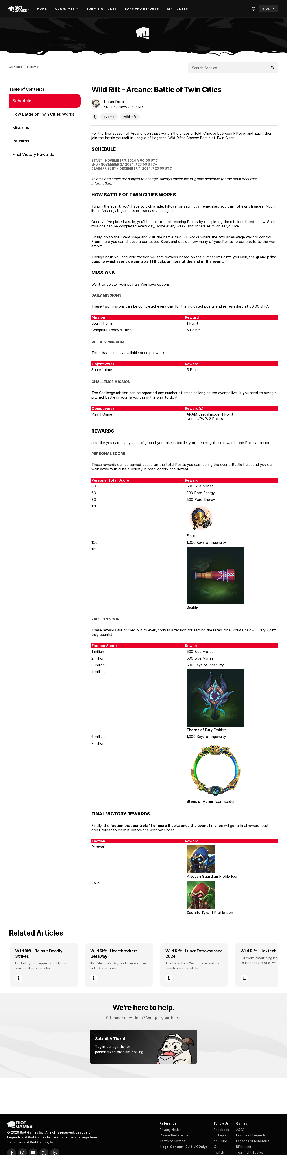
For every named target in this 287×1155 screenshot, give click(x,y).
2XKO (240, 1130)
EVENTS (32, 67)
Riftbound (243, 1147)
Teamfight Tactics (249, 1152)
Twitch (219, 1152)
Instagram (221, 1135)
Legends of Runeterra (252, 1141)
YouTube (220, 1141)
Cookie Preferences (175, 1135)
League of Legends (250, 1135)
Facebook (221, 1130)
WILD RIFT (16, 67)
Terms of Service (172, 1141)
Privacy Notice (171, 1130)
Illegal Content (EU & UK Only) (183, 1147)
